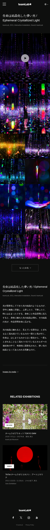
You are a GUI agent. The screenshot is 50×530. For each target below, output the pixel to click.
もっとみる (24, 268)
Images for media (9, 372)
